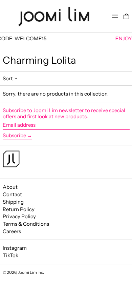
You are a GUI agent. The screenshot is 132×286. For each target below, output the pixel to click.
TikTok (10, 255)
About (10, 187)
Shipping (13, 202)
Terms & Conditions (26, 224)
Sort (8, 78)
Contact (12, 194)
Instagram (15, 248)
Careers (12, 231)
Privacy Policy (19, 216)
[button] (126, 16)
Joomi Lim (27, 272)
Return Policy (19, 209)
